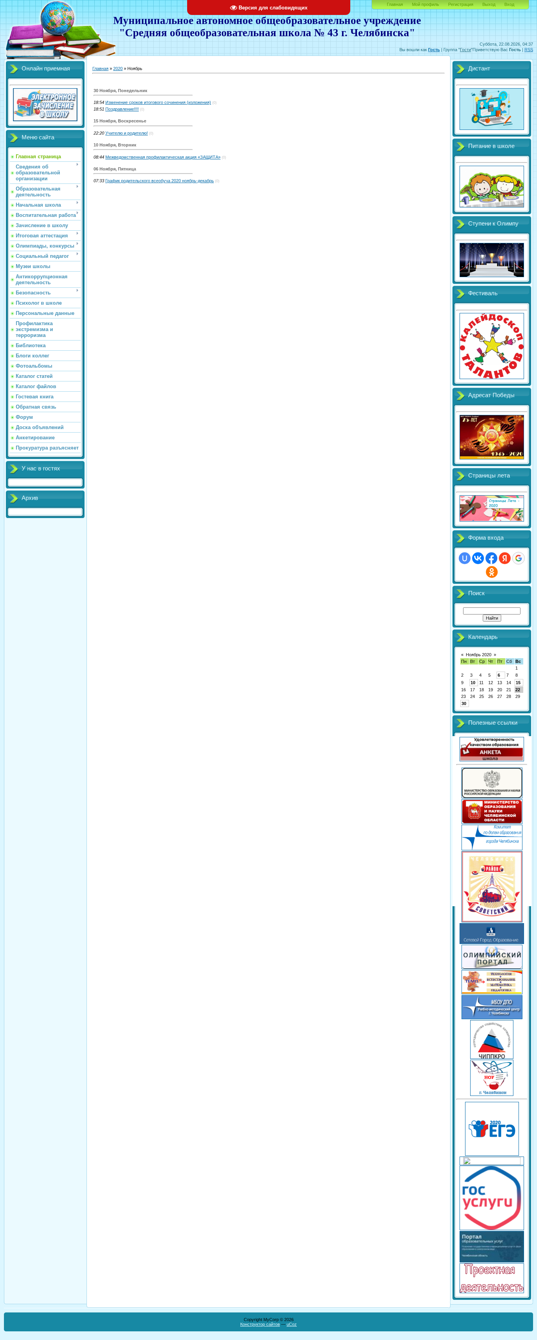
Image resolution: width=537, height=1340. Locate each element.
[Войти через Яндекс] (505, 558)
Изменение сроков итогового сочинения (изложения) (158, 102)
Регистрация (460, 4)
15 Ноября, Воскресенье (120, 120)
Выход (488, 4)
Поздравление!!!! (122, 109)
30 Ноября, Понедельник (120, 90)
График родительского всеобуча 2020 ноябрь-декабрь (159, 180)
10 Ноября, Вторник (115, 145)
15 (518, 682)
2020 (118, 68)
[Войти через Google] (518, 558)
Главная (395, 4)
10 (473, 682)
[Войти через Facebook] (491, 558)
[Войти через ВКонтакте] (478, 558)
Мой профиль (425, 4)
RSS (528, 49)
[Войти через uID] (465, 558)
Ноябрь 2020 (478, 654)
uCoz (292, 1324)
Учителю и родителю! (126, 133)
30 (464, 703)
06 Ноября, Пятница (115, 169)
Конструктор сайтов (260, 1324)
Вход (509, 4)
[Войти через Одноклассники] (492, 572)
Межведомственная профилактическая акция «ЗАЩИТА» (163, 157)
